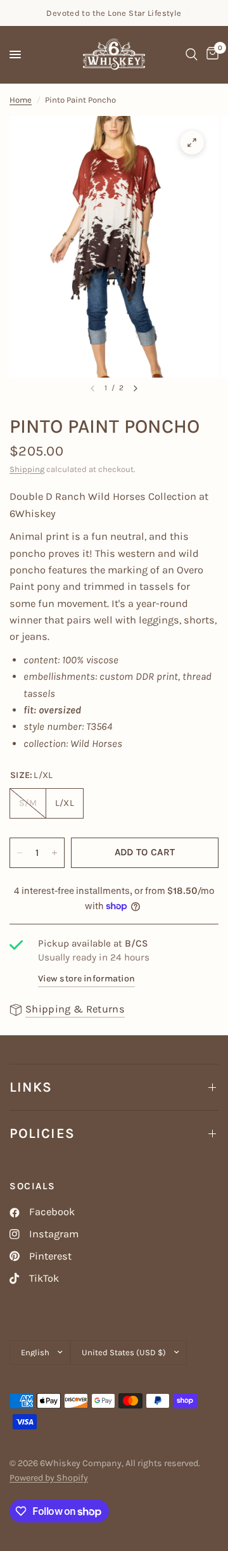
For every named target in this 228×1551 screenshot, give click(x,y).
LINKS (31, 1087)
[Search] (191, 54)
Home (21, 100)
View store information (86, 978)
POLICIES (42, 1133)
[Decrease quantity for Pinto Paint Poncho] (19, 852)
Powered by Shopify (49, 1477)
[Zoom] (192, 143)
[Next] (135, 388)
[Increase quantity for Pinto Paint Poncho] (54, 852)
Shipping (27, 469)
